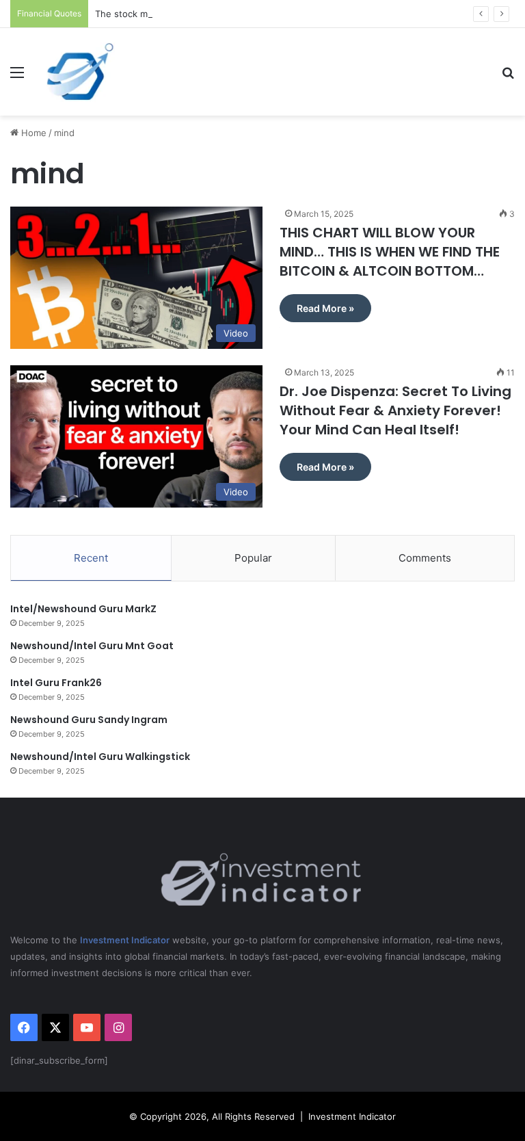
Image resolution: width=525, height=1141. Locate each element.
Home (32, 132)
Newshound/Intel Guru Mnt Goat (92, 646)
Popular (253, 557)
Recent (91, 557)
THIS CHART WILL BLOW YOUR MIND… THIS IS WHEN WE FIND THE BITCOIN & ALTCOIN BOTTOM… (390, 251)
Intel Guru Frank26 (56, 683)
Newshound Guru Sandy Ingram (88, 719)
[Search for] (508, 77)
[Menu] (17, 77)
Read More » (325, 308)
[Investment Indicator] (80, 72)
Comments (425, 557)
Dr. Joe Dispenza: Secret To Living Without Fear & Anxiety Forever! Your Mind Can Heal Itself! (395, 410)
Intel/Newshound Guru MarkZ (83, 609)
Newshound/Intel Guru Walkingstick (100, 756)
